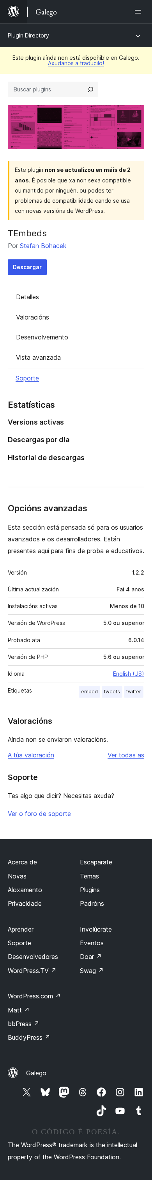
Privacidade (25, 903)
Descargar (27, 267)
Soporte (27, 378)
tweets (112, 691)
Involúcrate (96, 929)
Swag (92, 971)
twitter (133, 691)
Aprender (21, 929)
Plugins (90, 890)
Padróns (92, 903)
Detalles (27, 297)
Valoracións (32, 317)
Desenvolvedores (33, 956)
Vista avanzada (38, 357)
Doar (91, 956)
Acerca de (22, 862)
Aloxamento (25, 890)
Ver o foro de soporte (39, 814)
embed (89, 691)
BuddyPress (29, 1037)
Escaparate (96, 862)
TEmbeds (27, 233)
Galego (36, 1073)
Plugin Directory (28, 35)
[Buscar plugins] (90, 89)
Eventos (92, 943)
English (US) (128, 673)
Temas (89, 876)
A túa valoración (31, 755)
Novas (17, 876)
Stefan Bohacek (43, 246)
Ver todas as (126, 755)
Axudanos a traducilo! (76, 63)
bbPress (23, 1024)
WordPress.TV (32, 971)
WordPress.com (34, 996)
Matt (19, 1010)
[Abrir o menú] (139, 11)
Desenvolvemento (42, 337)
